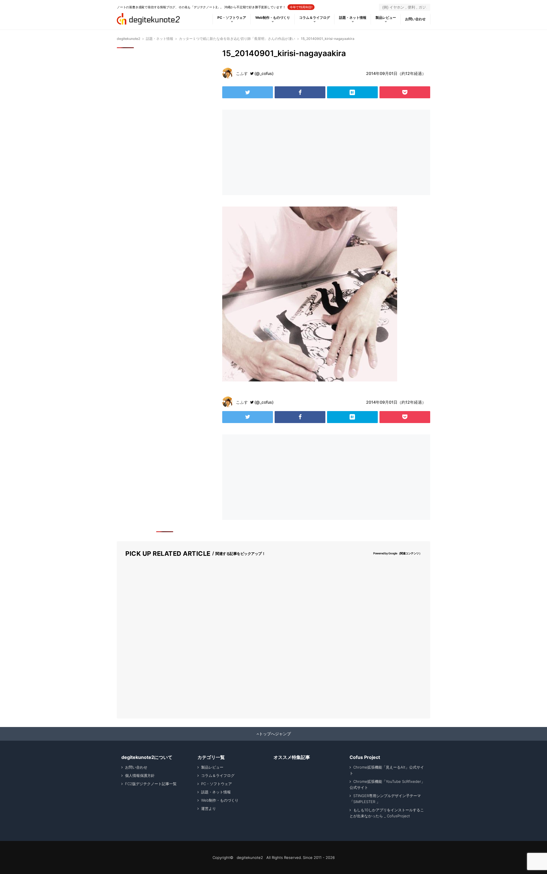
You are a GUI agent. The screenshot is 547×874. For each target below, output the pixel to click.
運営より (208, 808)
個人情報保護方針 (140, 775)
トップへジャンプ (275, 734)
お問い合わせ (415, 19)
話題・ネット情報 (352, 17)
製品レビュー (385, 17)
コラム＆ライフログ (314, 17)
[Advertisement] (273, 152)
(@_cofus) (264, 73)
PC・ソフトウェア (231, 17)
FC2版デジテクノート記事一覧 (151, 783)
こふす (242, 73)
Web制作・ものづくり (272, 17)
